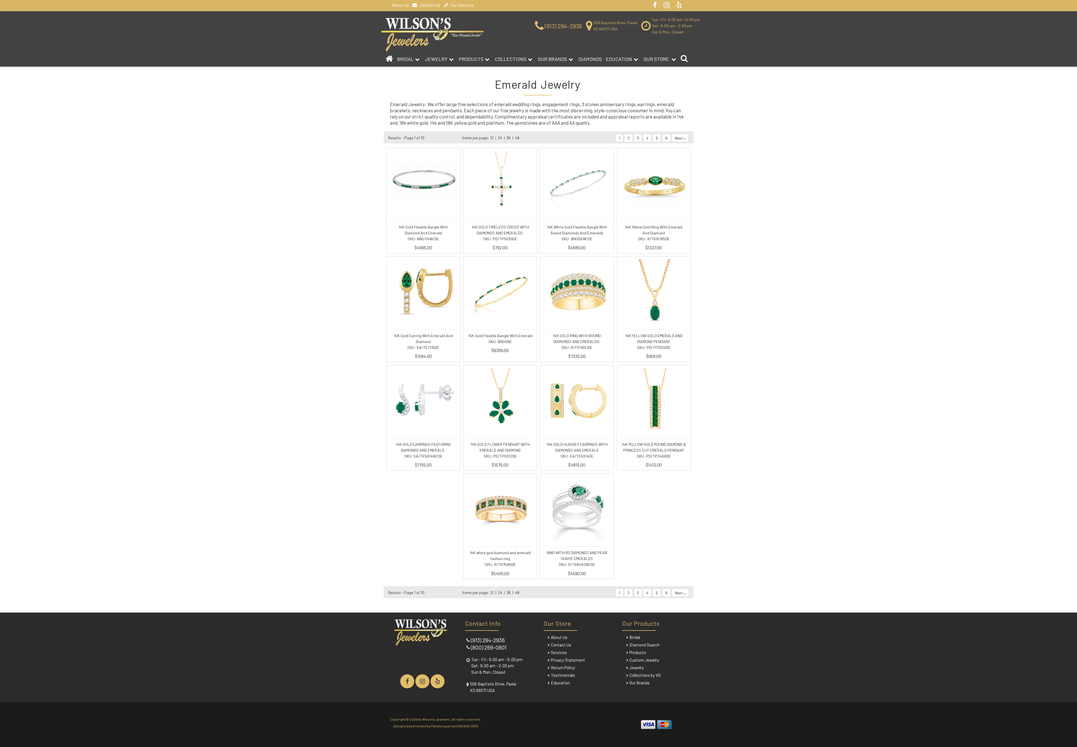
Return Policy (563, 667)
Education (619, 59)
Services (559, 652)
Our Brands (552, 59)
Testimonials (563, 675)
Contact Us (430, 5)
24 (500, 137)
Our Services (462, 5)
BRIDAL (405, 59)
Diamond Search (644, 644)
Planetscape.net (443, 726)
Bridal (634, 637)
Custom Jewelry (644, 660)
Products (471, 59)
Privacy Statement (568, 660)
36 (509, 137)
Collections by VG (645, 675)
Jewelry (436, 59)
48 (517, 137)
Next (679, 138)
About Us (400, 5)
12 (492, 137)
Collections (510, 59)
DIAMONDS (590, 59)
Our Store (656, 59)
